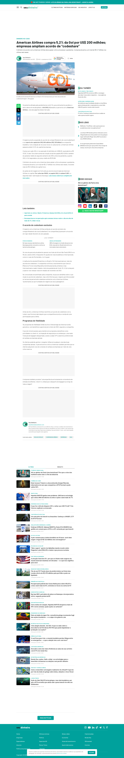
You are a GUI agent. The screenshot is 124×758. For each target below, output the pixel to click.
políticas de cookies (61, 753)
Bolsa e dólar (38, 437)
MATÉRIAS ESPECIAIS (70, 7)
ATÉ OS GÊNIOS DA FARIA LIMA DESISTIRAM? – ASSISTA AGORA (72, 2)
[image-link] (23, 473)
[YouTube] (89, 727)
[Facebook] (107, 727)
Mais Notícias (45, 718)
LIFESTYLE (91, 7)
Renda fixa (88, 737)
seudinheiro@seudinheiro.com (36, 424)
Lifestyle (42, 749)
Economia (65, 737)
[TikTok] (97, 727)
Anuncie (18, 745)
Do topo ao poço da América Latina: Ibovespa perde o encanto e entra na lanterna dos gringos (34, 245)
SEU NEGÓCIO (82, 7)
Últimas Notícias (57, 7)
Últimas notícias (44, 734)
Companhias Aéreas (51, 437)
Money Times (43, 745)
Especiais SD (43, 741)
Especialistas (20, 741)
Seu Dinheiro (27, 57)
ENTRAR (104, 7)
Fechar (91, 752)
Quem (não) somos (67, 745)
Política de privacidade (23, 749)
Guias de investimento (69, 741)
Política (41, 737)
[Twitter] (104, 727)
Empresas (63, 437)
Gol (71, 437)
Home (18, 734)
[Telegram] (100, 727)
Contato (87, 745)
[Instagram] (85, 727)
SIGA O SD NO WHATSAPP (94, 211)
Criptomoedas (89, 734)
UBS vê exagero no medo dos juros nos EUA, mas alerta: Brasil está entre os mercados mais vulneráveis (61, 245)
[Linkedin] (93, 727)
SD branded (88, 741)
